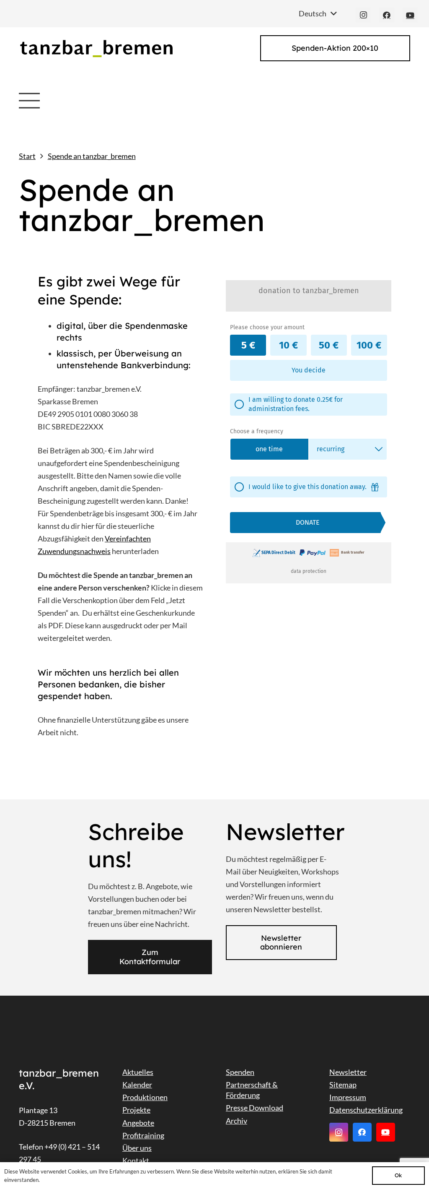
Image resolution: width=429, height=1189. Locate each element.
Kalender (137, 1084)
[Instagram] (363, 15)
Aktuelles (137, 1072)
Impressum (347, 1097)
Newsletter (348, 1072)
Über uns (137, 1148)
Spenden (240, 1072)
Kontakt (135, 1160)
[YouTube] (410, 15)
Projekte (136, 1109)
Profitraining (143, 1135)
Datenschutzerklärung (366, 1109)
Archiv (236, 1120)
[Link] (96, 48)
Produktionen (145, 1097)
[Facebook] (386, 15)
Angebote (138, 1122)
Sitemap (343, 1084)
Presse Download (254, 1107)
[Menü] (29, 100)
